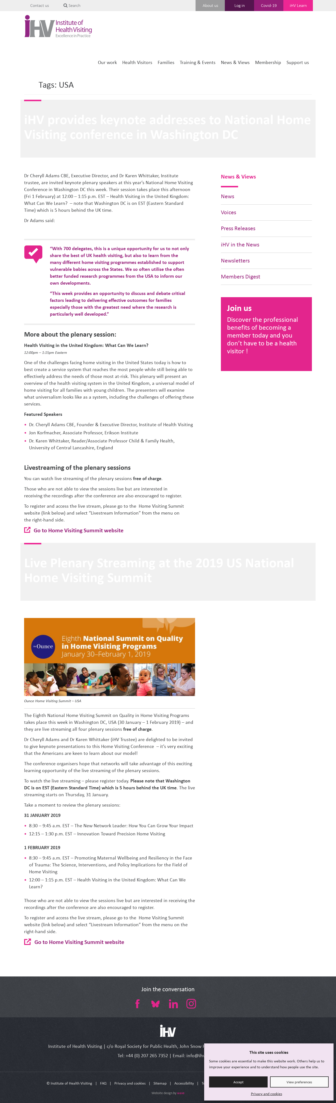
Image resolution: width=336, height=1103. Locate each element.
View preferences (299, 1082)
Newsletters (235, 261)
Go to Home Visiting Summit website (78, 530)
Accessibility (184, 1083)
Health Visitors (137, 62)
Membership (268, 62)
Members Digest (240, 277)
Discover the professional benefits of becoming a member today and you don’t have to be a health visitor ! (262, 335)
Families (166, 62)
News (227, 196)
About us (210, 5)
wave (180, 1093)
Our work (107, 62)
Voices (228, 212)
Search (74, 5)
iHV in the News (240, 245)
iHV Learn (298, 5)
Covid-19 (269, 5)
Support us (298, 62)
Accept (238, 1082)
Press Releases (238, 228)
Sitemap (160, 1083)
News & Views (235, 62)
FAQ (103, 1083)
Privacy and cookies (266, 1094)
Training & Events (197, 62)
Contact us (39, 5)
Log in (239, 5)
